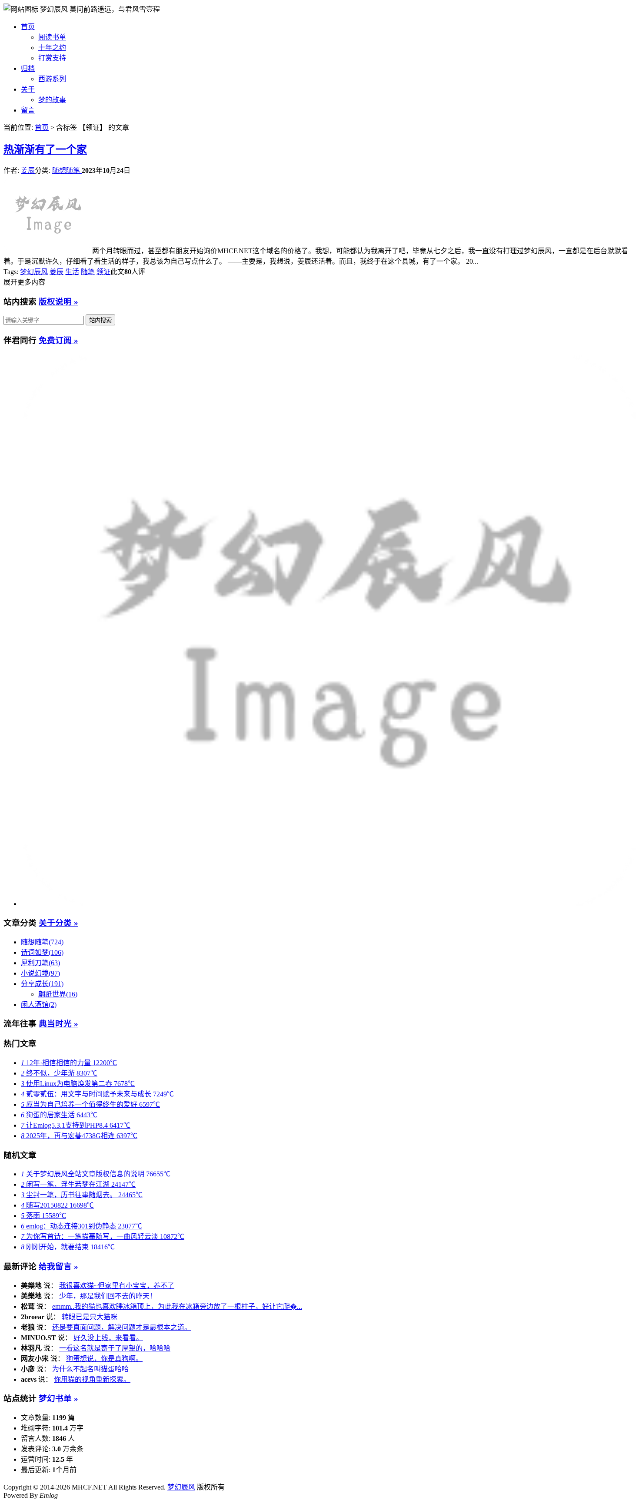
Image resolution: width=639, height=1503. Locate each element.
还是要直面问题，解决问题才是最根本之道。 (121, 1327)
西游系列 (52, 79)
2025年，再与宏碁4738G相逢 (79, 1135)
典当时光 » (58, 1023)
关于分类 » (58, 922)
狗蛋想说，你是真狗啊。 (104, 1358)
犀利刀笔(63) (40, 963)
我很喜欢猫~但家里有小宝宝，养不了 (116, 1285)
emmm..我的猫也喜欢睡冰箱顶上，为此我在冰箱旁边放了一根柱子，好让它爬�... (177, 1306)
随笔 (88, 271)
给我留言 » (58, 1266)
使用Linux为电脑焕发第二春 (78, 1083)
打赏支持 (52, 58)
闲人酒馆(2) (39, 1004)
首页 (28, 26)
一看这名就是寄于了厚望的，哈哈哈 (114, 1348)
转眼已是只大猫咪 (89, 1317)
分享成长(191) (42, 983)
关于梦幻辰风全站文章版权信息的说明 (95, 1174)
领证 (103, 271)
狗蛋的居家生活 (59, 1115)
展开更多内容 (24, 282)
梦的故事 (52, 99)
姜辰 (28, 170)
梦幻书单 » (58, 1398)
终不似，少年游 (59, 1073)
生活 (72, 271)
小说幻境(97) (40, 973)
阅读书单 (52, 37)
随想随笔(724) (42, 942)
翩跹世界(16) (57, 994)
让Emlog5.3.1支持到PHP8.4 (75, 1125)
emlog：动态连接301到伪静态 (81, 1226)
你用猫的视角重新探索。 (92, 1379)
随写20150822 (57, 1205)
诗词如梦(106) (42, 952)
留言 (28, 110)
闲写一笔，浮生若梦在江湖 (78, 1184)
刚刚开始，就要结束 (68, 1247)
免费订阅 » (58, 340)
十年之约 (52, 47)
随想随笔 (67, 170)
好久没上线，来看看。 (108, 1337)
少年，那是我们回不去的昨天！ (107, 1296)
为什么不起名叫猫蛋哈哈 (90, 1369)
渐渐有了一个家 (45, 149)
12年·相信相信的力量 (69, 1062)
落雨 (43, 1215)
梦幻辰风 (55, 9)
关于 (28, 89)
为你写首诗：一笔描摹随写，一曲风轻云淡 (102, 1236)
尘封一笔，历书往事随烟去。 (82, 1194)
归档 (28, 68)
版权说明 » (58, 301)
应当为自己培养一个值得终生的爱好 (90, 1104)
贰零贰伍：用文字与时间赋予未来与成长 (97, 1094)
